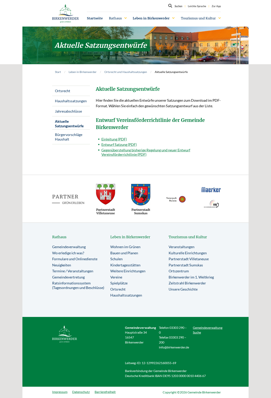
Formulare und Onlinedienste (74, 259)
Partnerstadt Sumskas (186, 265)
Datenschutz (81, 392)
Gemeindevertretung (68, 277)
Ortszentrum (179, 271)
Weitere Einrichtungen (127, 271)
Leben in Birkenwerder (151, 18)
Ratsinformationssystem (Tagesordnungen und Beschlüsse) (78, 285)
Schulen (116, 259)
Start (58, 72)
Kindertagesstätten (125, 265)
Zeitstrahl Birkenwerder (187, 283)
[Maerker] (211, 189)
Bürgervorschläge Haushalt (68, 136)
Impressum (59, 392)
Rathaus (115, 18)
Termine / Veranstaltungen (72, 271)
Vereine (116, 277)
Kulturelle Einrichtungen (188, 253)
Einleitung (109, 139)
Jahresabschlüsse (68, 111)
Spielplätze (119, 283)
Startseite (95, 18)
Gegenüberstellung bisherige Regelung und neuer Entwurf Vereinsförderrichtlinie (145, 152)
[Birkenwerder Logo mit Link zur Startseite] (65, 13)
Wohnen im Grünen (125, 247)
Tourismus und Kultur (198, 18)
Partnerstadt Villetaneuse (189, 259)
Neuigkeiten (61, 265)
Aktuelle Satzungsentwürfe (69, 123)
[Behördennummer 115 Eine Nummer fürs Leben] (211, 204)
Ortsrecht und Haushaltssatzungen (125, 72)
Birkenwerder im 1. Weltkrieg (191, 277)
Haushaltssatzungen (71, 101)
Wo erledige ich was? (68, 253)
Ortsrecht (62, 91)
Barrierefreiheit (105, 392)
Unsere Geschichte (183, 289)
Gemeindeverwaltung (69, 247)
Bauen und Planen (124, 253)
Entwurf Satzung (114, 144)
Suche (197, 332)
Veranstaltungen (181, 247)
